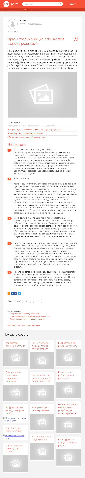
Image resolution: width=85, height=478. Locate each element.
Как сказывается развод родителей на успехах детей (41, 378)
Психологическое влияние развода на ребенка (30, 316)
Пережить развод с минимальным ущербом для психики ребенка (68, 409)
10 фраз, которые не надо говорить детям (15, 410)
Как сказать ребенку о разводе (15, 344)
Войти (73, 4)
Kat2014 (24, 20)
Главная (6, 10)
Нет (37, 301)
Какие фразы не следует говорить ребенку (67, 442)
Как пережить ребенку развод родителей (66, 375)
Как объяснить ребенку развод (14, 429)
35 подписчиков (36, 24)
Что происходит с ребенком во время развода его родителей (34, 129)
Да (27, 301)
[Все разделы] (80, 4)
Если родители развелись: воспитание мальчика (13, 377)
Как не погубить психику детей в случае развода (40, 345)
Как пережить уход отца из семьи (41, 438)
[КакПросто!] (11, 4)
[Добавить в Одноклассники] (9, 293)
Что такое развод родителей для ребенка (25, 133)
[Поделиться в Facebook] (15, 293)
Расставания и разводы (32, 10)
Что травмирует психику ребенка (40, 409)
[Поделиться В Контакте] (12, 293)
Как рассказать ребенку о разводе (24, 313)
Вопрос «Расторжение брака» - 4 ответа (29, 137)
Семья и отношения (17, 10)
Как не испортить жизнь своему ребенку (27, 319)
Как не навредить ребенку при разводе (15, 448)
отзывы (24, 197)
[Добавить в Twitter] (19, 293)
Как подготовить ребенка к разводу (67, 344)
